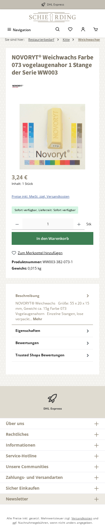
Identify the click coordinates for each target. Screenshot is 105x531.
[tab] (52, 307)
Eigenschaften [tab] (27, 330)
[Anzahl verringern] (17, 224)
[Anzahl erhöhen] (79, 224)
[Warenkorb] (95, 30)
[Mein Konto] (83, 30)
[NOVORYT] (52, 86)
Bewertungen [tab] (27, 342)
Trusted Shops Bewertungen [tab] (39, 355)
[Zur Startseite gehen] (52, 17)
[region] (52, 136)
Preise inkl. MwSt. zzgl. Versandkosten (40, 196)
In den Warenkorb (52, 238)
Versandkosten (81, 518)
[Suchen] (57, 30)
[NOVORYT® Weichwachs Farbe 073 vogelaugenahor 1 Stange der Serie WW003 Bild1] (52, 136)
